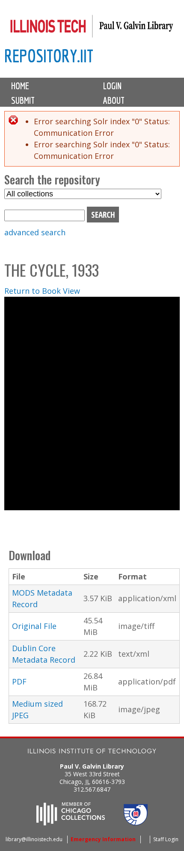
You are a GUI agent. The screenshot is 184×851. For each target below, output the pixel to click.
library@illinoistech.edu (34, 839)
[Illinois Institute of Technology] (92, 752)
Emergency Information (103, 839)
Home (20, 85)
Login (112, 85)
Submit (23, 100)
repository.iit (48, 56)
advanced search (34, 232)
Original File (34, 626)
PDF (19, 681)
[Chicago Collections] (70, 823)
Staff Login (165, 839)
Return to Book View (42, 291)
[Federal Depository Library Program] (136, 823)
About (114, 100)
